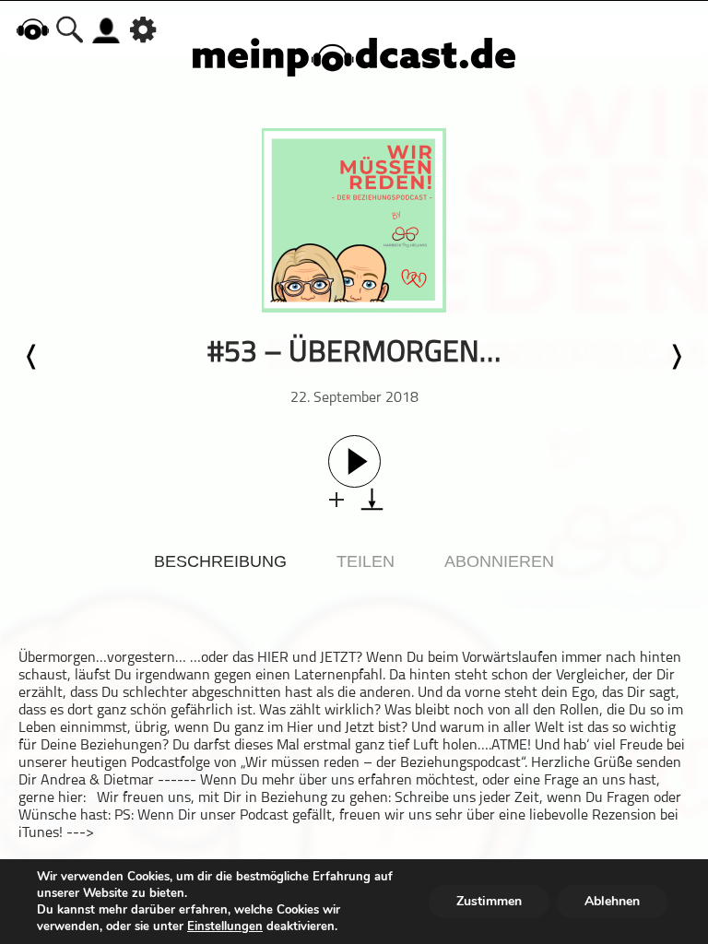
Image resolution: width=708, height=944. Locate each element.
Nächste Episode (676, 357)
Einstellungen (225, 926)
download (372, 499)
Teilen (365, 561)
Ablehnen (612, 901)
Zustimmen (489, 901)
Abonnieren (499, 561)
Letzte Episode (32, 357)
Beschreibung (220, 561)
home (32, 29)
